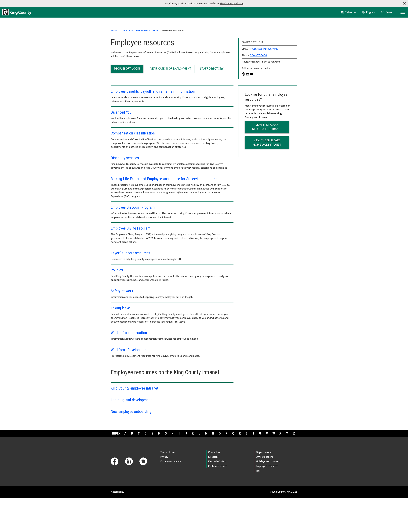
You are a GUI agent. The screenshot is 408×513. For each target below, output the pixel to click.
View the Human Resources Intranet (267, 127)
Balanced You (121, 112)
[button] (404, 3)
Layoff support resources (130, 253)
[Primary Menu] (403, 12)
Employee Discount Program (133, 207)
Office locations (264, 456)
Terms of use (167, 452)
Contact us (214, 452)
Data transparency (170, 461)
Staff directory (211, 68)
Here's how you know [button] (231, 3)
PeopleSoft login (127, 68)
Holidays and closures (268, 461)
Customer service (217, 466)
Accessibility (117, 491)
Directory (213, 456)
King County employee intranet (134, 388)
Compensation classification (133, 133)
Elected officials (217, 461)
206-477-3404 (258, 55)
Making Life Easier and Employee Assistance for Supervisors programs (165, 179)
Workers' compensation (129, 333)
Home (114, 30)
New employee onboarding (131, 411)
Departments (263, 452)
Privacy (164, 456)
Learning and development (131, 400)
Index (116, 433)
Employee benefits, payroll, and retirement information (153, 91)
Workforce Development (129, 350)
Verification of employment (170, 68)
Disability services (125, 158)
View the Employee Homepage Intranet (267, 142)
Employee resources (267, 466)
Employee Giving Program (130, 228)
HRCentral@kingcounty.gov (263, 48)
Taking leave (120, 308)
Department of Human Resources (139, 30)
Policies (117, 270)
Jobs (258, 470)
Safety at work (122, 291)
